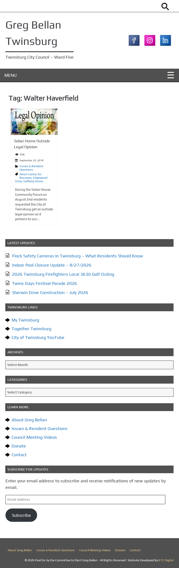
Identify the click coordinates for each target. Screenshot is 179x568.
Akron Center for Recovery (30, 175)
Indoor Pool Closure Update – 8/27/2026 (51, 264)
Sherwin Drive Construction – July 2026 (50, 292)
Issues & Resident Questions (31, 167)
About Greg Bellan (29, 419)
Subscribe (21, 515)
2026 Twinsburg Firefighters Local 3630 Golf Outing (63, 274)
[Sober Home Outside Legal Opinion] (34, 122)
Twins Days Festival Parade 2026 (44, 283)
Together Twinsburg (31, 328)
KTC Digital (166, 560)
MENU (10, 75)
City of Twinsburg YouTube (38, 337)
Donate (19, 445)
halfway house (33, 181)
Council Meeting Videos (34, 437)
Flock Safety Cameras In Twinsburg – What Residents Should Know (77, 255)
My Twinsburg (25, 319)
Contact (19, 454)
